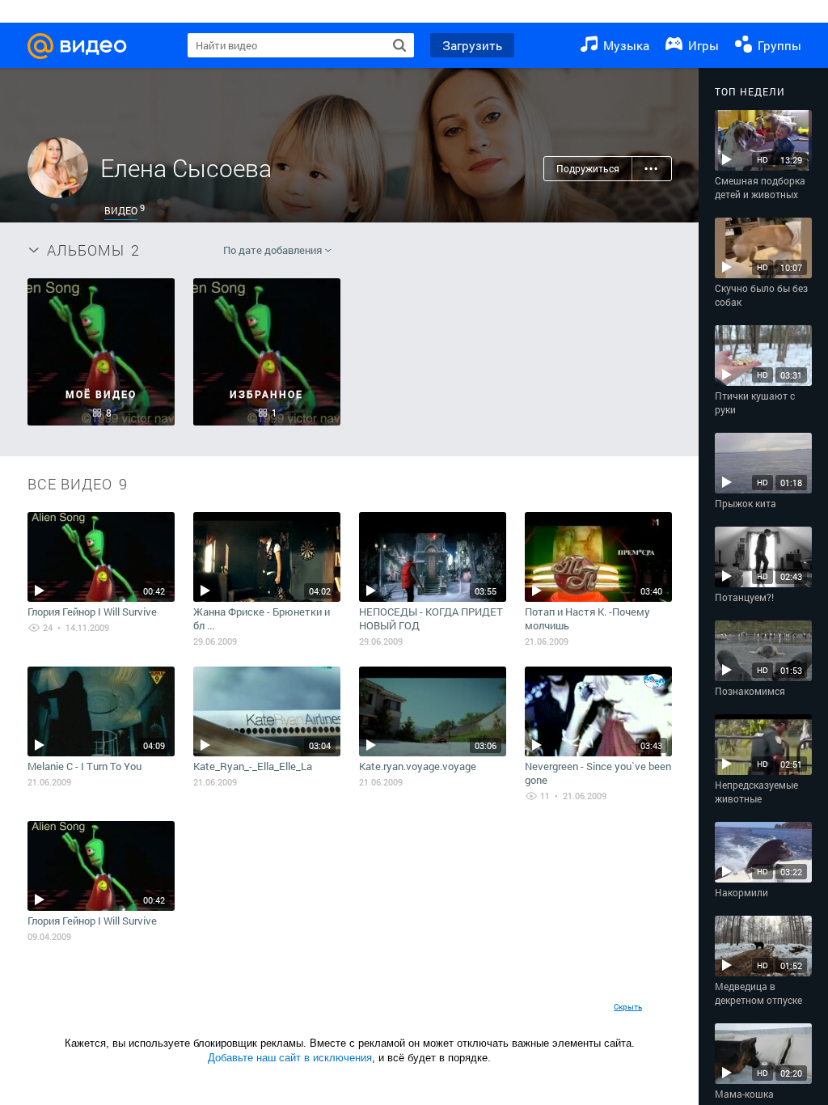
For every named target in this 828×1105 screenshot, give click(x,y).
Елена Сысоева (186, 168)
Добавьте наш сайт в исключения (290, 1058)
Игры (702, 45)
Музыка (624, 45)
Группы (777, 45)
